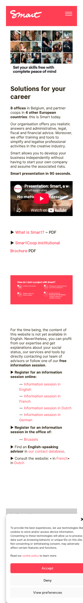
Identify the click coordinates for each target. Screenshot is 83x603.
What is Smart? (29, 232)
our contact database (46, 451)
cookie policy (30, 555)
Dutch (19, 463)
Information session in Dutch (48, 408)
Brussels (31, 439)
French (62, 458)
